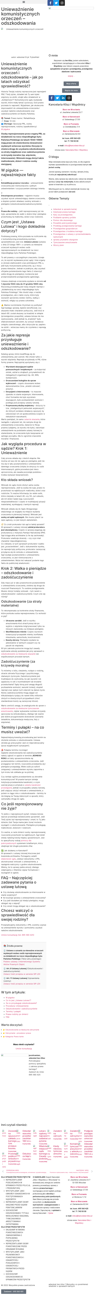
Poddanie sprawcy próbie (64, 217)
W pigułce (5, 129)
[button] (24, 2)
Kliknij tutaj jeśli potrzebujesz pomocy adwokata (24, 1112)
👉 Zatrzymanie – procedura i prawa (17, 1033)
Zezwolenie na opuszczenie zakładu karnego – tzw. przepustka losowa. (14, 1140)
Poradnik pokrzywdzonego (65, 223)
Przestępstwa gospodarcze (65, 228)
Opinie (50, 1213)
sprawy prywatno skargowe (65, 239)
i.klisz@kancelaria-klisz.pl (74, 146)
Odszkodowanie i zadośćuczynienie (21, 1008)
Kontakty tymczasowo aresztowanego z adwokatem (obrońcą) (78, 1149)
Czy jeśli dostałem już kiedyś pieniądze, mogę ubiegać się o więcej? (22, 901)
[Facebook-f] (50, 3)
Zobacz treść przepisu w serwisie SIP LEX (21, 974)
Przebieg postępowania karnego (67, 226)
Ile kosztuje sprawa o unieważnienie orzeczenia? (24, 898)
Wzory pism (58, 245)
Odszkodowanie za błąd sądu (30, 1154)
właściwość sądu (8, 859)
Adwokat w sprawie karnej (65, 209)
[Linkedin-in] (63, 98)
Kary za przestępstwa (62, 215)
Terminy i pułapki (13, 1011)
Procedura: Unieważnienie (17, 1006)
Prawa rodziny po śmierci (17, 1014)
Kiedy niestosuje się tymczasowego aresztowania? (61, 1150)
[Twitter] (56, 3)
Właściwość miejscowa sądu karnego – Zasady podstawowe (45, 1152)
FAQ (7, 1017)
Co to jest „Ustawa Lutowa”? (18, 1000)
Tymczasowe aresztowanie (65, 242)
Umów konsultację (24, 1048)
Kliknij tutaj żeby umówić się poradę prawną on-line (70, 1111)
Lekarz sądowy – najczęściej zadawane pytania (44, 1136)
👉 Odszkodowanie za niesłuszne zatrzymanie (21, 1030)
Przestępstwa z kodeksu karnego (68, 231)
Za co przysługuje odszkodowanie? (21, 1003)
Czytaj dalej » (12, 1151)
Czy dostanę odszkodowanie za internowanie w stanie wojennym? (23, 893)
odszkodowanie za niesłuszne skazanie (18, 654)
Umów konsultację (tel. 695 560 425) (17, 935)
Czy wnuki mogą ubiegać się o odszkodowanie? (24, 906)
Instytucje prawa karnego (64, 212)
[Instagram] (62, 3)
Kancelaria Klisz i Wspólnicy (76, 150)
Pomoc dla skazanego (63, 220)
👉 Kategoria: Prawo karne (13, 1037)
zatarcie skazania (32, 419)
